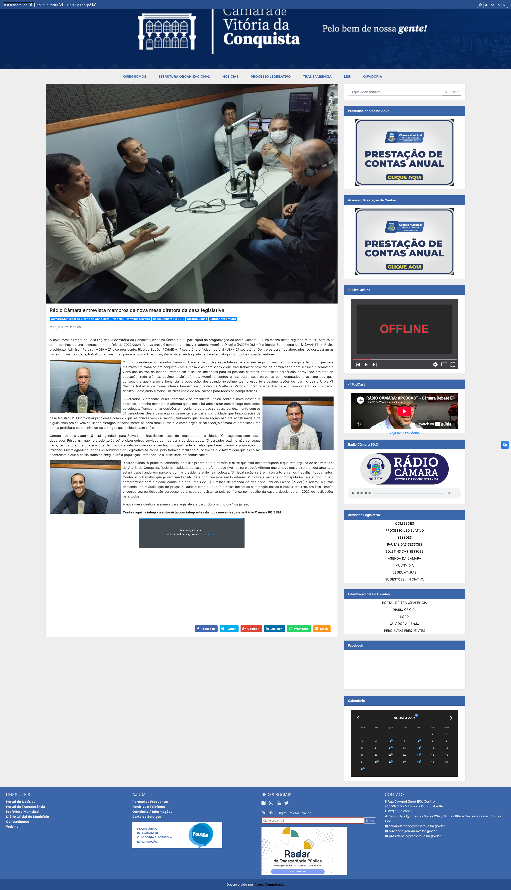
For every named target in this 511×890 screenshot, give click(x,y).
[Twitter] (286, 803)
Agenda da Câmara (404, 558)
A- (504, 4)
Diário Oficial (404, 610)
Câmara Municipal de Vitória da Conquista (80, 318)
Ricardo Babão (197, 318)
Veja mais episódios (405, 433)
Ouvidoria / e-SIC (404, 624)
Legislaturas (404, 572)
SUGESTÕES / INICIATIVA (404, 579)
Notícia (118, 318)
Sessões (404, 537)
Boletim (268, 812)
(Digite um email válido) (294, 813)
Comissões (404, 523)
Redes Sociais (276, 794)
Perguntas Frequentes (404, 631)
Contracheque (17, 822)
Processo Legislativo (271, 76)
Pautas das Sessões (404, 544)
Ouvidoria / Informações (152, 812)
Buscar (453, 92)
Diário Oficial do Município (27, 817)
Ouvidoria (372, 76)
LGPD (404, 617)
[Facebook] (264, 803)
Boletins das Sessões (404, 551)
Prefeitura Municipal (22, 812)
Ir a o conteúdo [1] (18, 5)
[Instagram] (272, 803)
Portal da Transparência (404, 603)
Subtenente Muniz (223, 318)
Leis (347, 76)
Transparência (317, 76)
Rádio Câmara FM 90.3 (168, 318)
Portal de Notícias (20, 802)
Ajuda (139, 794)
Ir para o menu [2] (50, 5)
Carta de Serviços (146, 817)
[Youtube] (279, 803)
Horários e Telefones (148, 807)
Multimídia (404, 565)
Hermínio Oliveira (138, 318)
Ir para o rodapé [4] (81, 5)
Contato (394, 794)
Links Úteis (18, 794)
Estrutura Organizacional (184, 76)
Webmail (13, 827)
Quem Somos (134, 76)
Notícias (230, 76)
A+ (492, 4)
